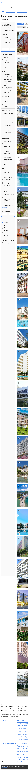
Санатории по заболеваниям (9, 743)
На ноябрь (24, 720)
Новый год (19, 740)
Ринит (22, 746)
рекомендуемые (21, 27)
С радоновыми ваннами (22, 722)
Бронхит (23, 745)
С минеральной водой (22, 734)
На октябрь (19, 733)
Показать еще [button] (5, 134)
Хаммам (6, 106)
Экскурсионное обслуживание (8, 176)
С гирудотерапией (21, 729)
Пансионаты (24, 761)
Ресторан (7, 185)
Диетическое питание (7, 180)
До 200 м (6, 227)
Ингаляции (7, 127)
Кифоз (18, 746)
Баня (6, 101)
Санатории (4, 720)
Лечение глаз (20, 751)
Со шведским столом (21, 731)
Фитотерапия (7, 125)
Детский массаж (8, 205)
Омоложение (7, 132)
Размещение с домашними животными (7, 172)
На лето (18, 720)
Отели (18, 761)
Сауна (6, 103)
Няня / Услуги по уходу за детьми (9, 200)
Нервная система (21, 754)
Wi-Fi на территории (9, 183)
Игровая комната (8, 196)
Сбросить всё (21, 23)
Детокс (18, 743)
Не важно (6, 222)
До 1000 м (6, 233)
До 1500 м (6, 235)
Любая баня (7, 99)
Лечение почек (20, 748)
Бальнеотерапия (8, 122)
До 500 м (6, 230)
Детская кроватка (8, 202)
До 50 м (5, 225)
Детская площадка (9, 194)
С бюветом (19, 728)
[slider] (1, 51)
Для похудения (20, 749)
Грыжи (18, 745)
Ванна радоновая (8, 130)
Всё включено (20, 736)
